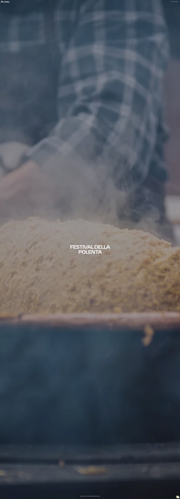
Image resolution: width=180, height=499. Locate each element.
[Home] (5, 1)
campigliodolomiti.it (175, 1)
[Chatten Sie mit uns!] (177, 496)
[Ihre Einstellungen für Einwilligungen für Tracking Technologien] (178, 497)
